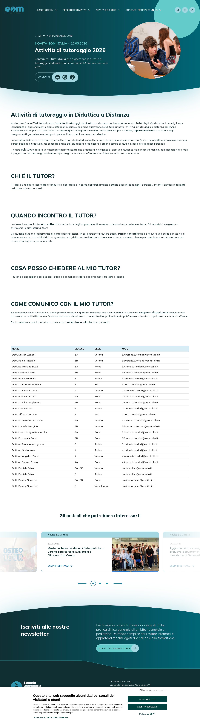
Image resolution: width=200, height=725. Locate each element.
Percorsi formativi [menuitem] (75, 10)
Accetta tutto (147, 699)
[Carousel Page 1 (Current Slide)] (93, 583)
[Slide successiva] (118, 583)
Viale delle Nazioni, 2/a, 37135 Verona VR (130, 684)
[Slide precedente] (82, 583)
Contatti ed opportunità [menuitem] (142, 10)
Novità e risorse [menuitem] (106, 10)
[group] (100, 583)
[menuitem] (56, 10)
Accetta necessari (147, 707)
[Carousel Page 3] (107, 583)
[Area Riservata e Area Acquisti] (192, 10)
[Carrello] (185, 10)
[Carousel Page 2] (100, 583)
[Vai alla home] (14, 10)
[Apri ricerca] (178, 10)
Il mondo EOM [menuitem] (45, 10)
